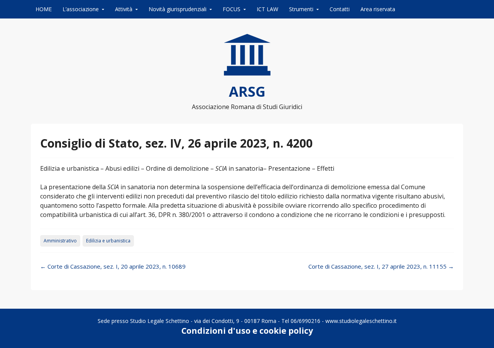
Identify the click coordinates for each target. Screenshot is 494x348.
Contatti (340, 9)
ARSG (247, 91)
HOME (44, 9)
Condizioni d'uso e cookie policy (247, 330)
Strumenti (301, 9)
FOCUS (231, 9)
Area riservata (377, 9)
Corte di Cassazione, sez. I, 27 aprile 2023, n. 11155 (381, 266)
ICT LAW (267, 9)
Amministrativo (60, 240)
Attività (123, 9)
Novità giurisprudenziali (177, 9)
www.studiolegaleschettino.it (361, 320)
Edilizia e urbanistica (108, 240)
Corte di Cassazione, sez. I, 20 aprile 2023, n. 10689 (113, 266)
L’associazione (81, 9)
